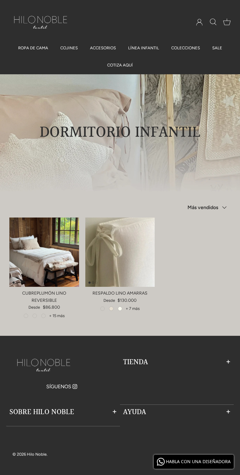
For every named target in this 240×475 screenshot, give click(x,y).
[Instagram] (74, 386)
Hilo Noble (37, 454)
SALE (217, 48)
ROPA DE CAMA (33, 48)
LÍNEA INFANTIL (143, 48)
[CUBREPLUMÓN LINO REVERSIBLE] (44, 252)
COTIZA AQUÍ (120, 65)
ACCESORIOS (103, 48)
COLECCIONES (185, 48)
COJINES (69, 48)
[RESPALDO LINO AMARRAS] (120, 252)
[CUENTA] (199, 22)
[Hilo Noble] (40, 22)
